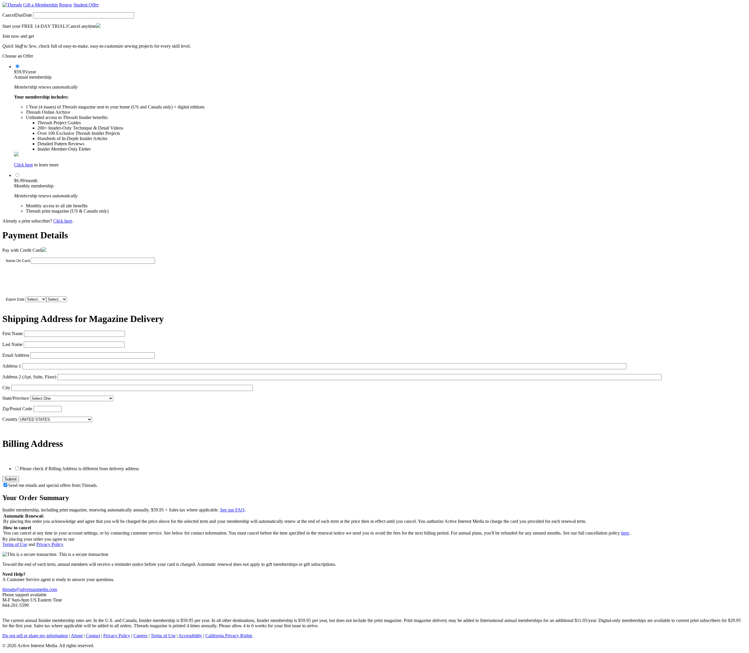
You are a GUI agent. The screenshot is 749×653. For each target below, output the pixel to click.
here (625, 532)
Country (10, 419)
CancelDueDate (17, 15)
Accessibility (190, 635)
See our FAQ (232, 509)
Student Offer (86, 4)
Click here (23, 164)
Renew (65, 4)
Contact (93, 635)
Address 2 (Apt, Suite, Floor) (29, 376)
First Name (12, 333)
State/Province (15, 398)
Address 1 (11, 365)
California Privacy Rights (228, 635)
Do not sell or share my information (35, 635)
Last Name (12, 344)
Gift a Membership (40, 4)
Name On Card (18, 261)
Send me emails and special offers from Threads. (53, 485)
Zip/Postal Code (17, 408)
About (77, 635)
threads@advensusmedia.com (29, 589)
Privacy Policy (49, 544)
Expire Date (15, 299)
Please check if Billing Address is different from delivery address (79, 468)
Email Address (15, 355)
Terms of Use (14, 544)
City (6, 387)
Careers (140, 635)
